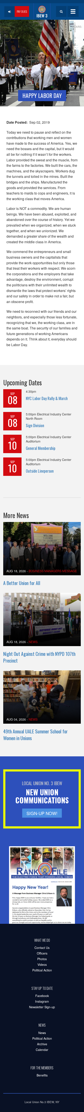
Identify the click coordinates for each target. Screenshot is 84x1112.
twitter (76, 39)
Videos (42, 964)
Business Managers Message (53, 571)
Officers (42, 953)
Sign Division (35, 425)
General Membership (40, 448)
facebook (76, 33)
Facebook (42, 996)
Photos (42, 959)
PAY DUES (22, 11)
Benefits (42, 1075)
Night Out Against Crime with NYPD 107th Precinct (39, 657)
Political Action (42, 970)
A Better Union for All (21, 582)
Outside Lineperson (40, 471)
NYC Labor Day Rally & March (47, 398)
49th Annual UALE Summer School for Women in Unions (35, 734)
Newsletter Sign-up (42, 1007)
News (33, 642)
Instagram (42, 1001)
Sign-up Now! (42, 813)
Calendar (42, 1049)
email (76, 46)
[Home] (42, 11)
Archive (42, 1044)
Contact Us (42, 947)
